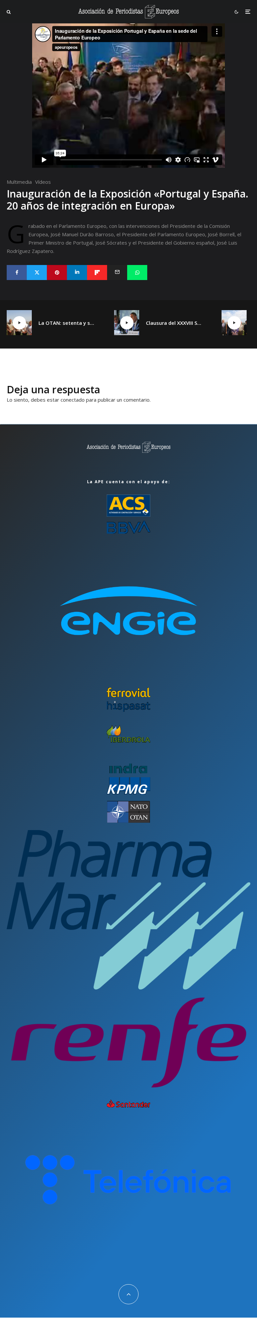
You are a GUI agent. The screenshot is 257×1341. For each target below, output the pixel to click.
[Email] (117, 272)
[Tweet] (37, 272)
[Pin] (57, 272)
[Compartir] (17, 272)
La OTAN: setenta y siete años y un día (66, 323)
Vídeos (43, 181)
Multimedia (19, 181)
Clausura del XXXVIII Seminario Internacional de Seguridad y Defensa (173, 323)
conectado (73, 399)
